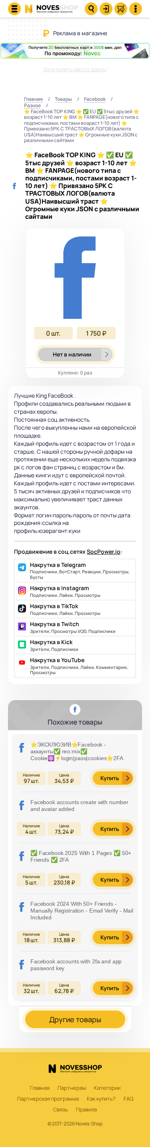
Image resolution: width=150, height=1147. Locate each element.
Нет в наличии (72, 354)
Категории (107, 1088)
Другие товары (75, 1019)
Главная (33, 99)
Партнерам (72, 1088)
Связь (60, 1110)
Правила (86, 1110)
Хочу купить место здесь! (75, 69)
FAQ (128, 1099)
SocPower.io (103, 551)
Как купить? (101, 1099)
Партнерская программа (48, 1099)
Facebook (95, 99)
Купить (109, 778)
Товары (63, 99)
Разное (32, 106)
